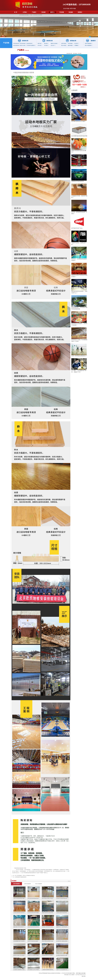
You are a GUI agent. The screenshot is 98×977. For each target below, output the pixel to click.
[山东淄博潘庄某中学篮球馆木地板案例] (19, 934)
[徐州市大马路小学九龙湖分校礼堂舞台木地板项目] (19, 949)
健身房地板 (70, 45)
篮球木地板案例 (88, 43)
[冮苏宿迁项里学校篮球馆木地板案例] (62, 906)
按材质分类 (49, 40)
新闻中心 (52, 12)
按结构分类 (25, 40)
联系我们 (80, 12)
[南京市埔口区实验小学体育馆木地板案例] (48, 892)
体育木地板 (78, 973)
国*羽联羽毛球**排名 (77, 228)
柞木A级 (39, 45)
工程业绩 (43, 12)
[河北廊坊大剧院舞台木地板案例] (19, 963)
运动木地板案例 (16, 883)
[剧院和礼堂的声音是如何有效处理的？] (79, 268)
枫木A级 (39, 43)
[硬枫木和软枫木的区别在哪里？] (79, 144)
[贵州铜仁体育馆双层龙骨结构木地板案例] (48, 920)
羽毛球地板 (70, 43)
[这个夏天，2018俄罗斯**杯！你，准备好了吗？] (79, 364)
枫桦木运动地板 (54, 43)
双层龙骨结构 (16, 43)
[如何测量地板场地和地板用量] (79, 129)
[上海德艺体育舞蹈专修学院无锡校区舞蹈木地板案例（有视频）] (48, 963)
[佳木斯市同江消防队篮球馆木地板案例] (62, 934)
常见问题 (61, 12)
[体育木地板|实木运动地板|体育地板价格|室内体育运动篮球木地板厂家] (25, 5)
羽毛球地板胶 (40, 871)
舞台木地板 (63, 45)
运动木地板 (66, 8)
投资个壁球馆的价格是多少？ (79, 356)
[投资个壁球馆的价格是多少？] (79, 349)
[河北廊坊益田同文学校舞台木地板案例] (48, 949)
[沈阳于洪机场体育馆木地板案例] (19, 892)
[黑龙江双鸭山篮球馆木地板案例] (48, 934)
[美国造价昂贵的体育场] (79, 174)
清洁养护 (76, 43)
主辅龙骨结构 (29, 43)
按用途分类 (73, 40)
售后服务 (71, 12)
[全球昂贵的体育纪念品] (79, 160)
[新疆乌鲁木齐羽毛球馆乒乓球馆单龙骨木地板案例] (19, 920)
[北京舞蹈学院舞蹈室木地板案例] (62, 949)
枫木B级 (46, 43)
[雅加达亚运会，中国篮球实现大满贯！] (79, 98)
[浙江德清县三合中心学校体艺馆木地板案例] (34, 963)
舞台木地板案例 (88, 45)
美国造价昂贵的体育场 (77, 181)
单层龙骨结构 (22, 43)
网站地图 (66, 974)
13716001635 (84, 4)
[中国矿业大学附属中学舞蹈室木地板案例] (34, 949)
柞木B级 (46, 45)
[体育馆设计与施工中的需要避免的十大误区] (79, 333)
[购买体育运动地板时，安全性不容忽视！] (79, 317)
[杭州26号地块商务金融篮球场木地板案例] (34, 934)
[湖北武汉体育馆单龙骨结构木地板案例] (34, 920)
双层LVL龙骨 (22, 45)
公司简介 (25, 12)
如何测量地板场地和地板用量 (79, 136)
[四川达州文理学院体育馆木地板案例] (34, 892)
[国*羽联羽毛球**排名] (79, 221)
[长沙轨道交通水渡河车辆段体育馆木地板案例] (34, 906)
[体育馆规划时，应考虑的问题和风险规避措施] (79, 300)
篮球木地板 (63, 43)
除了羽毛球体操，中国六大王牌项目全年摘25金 (25, 875)
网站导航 (83, 976)
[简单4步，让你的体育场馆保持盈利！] (79, 252)
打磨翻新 (76, 45)
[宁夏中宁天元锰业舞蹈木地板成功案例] (62, 963)
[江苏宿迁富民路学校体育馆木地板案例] (19, 906)
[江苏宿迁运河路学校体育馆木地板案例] (62, 892)
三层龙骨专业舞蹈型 (30, 45)
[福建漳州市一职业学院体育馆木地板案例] (62, 920)
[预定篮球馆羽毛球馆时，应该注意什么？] (79, 284)
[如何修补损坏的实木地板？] (79, 114)
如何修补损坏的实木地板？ (78, 121)
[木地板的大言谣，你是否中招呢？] (79, 189)
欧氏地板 (75, 53)
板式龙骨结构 (16, 45)
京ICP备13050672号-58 (80, 974)
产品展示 (34, 12)
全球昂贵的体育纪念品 (77, 166)
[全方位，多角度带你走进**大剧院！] (79, 205)
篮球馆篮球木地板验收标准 (20, 877)
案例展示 (93, 40)
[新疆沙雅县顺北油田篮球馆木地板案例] (48, 906)
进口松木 (52, 45)
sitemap (70, 974)
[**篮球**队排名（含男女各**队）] (79, 236)
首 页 (15, 12)
